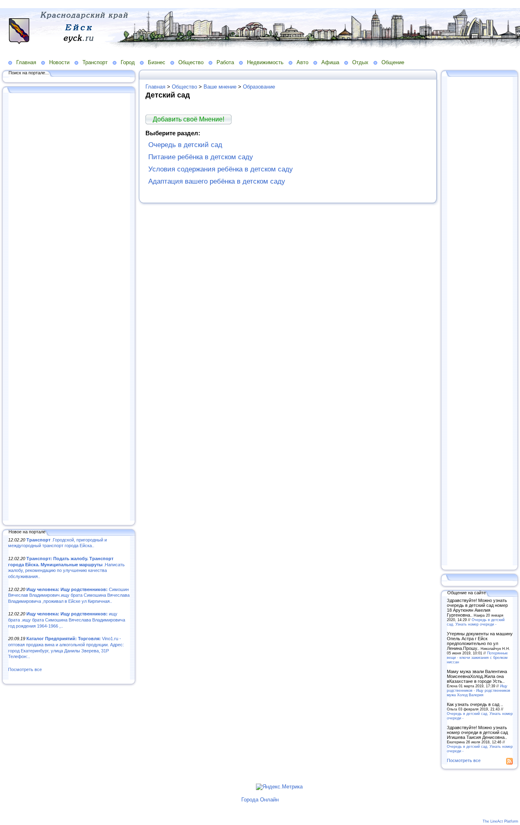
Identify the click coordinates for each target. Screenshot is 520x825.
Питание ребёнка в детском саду (200, 157)
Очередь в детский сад (185, 145)
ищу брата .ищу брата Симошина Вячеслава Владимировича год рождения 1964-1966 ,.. (66, 619)
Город (128, 62)
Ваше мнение (220, 87)
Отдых (360, 62)
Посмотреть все (25, 669)
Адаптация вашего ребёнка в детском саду (216, 181)
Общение (392, 62)
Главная (26, 62)
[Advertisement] (69, 307)
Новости (59, 62)
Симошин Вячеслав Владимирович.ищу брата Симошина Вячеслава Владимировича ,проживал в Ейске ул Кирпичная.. (69, 595)
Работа (225, 62)
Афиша (330, 62)
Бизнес (156, 62)
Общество (191, 62)
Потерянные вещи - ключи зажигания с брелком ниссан (477, 657)
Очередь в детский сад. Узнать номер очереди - (476, 621)
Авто (302, 62)
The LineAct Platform (500, 821)
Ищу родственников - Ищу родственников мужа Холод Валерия (478, 690)
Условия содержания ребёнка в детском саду (220, 169)
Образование (259, 87)
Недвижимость (265, 62)
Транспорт (95, 62)
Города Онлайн (260, 800)
